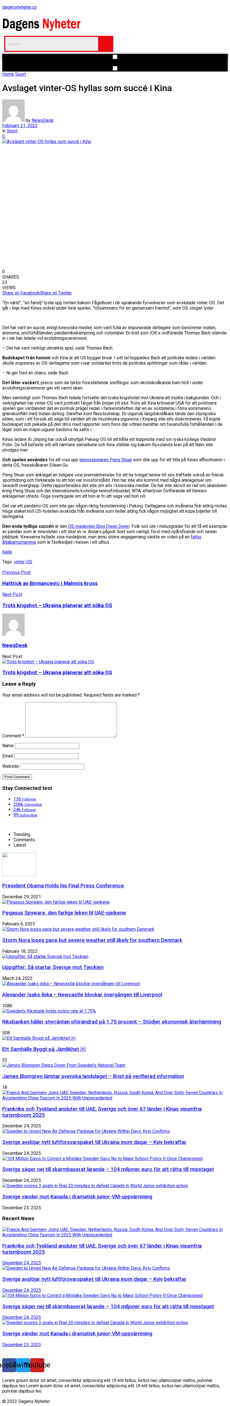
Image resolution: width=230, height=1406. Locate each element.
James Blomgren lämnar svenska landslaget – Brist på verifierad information (93, 1076)
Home (8, 74)
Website (10, 766)
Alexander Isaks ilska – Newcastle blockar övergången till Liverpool (82, 995)
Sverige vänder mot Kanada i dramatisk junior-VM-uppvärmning (77, 1197)
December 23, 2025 (21, 1344)
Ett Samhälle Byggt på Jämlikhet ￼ (44, 1049)
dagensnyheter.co (19, 7)
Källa (7, 552)
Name (8, 745)
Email (7, 756)
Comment (13, 735)
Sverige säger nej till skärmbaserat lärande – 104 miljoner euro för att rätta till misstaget (108, 1169)
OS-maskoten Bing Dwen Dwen (99, 526)
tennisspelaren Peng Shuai (105, 459)
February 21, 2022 (20, 125)
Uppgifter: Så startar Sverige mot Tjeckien (53, 967)
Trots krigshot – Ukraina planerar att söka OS (57, 672)
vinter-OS (23, 561)
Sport (20, 74)
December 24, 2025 (21, 1262)
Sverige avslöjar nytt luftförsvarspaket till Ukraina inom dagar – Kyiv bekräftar (94, 1142)
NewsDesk (43, 120)
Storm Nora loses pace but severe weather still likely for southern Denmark (92, 940)
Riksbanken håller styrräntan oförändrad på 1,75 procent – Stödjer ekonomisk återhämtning (111, 1022)
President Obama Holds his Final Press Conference (63, 886)
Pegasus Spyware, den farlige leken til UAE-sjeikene (64, 913)
